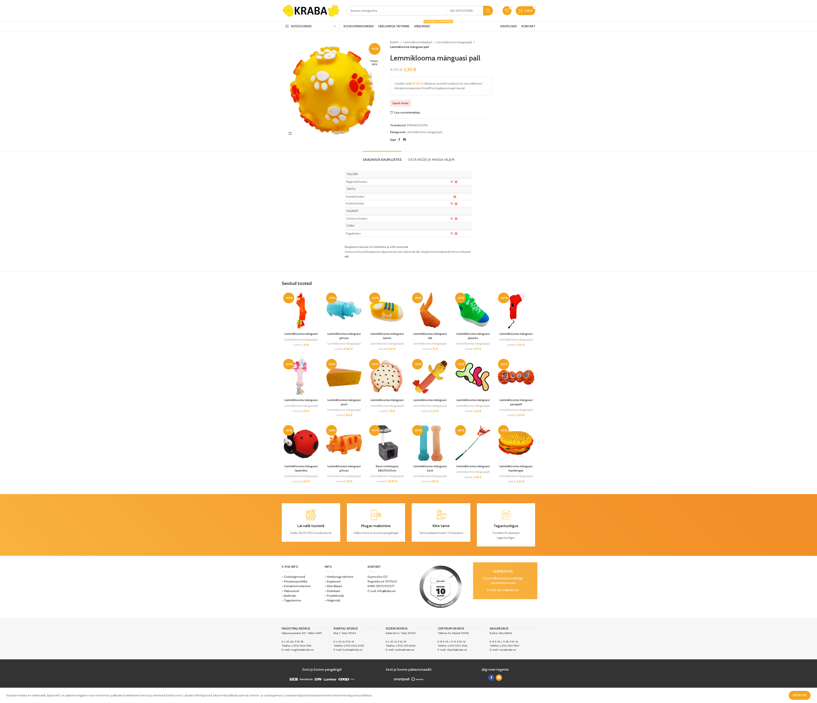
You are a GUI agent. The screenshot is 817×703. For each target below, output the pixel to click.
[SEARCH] (488, 11)
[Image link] (440, 586)
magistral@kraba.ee (302, 649)
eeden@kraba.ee (404, 649)
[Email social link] (404, 139)
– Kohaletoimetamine (296, 586)
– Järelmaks (289, 596)
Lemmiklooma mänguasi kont (430, 468)
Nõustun (799, 695)
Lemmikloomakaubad (417, 42)
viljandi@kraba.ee (457, 649)
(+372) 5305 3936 (457, 645)
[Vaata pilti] (290, 133)
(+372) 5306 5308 (354, 645)
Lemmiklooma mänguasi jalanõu (473, 336)
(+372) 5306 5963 (301, 645)
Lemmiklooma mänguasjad (454, 42)
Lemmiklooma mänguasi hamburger (516, 468)
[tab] (382, 157)
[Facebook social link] (399, 139)
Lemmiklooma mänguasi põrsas (344, 336)
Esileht (394, 42)
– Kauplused (332, 581)
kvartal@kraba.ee (353, 649)
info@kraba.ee (386, 591)
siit (347, 256)
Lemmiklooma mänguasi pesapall (516, 402)
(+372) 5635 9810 (509, 645)
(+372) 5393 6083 (406, 645)
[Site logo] (311, 10)
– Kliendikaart (333, 586)
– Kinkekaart (332, 591)
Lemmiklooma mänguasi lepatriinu (301, 468)
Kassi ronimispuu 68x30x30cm (387, 468)
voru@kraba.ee (507, 649)
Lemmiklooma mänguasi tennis (387, 336)
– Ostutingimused (293, 577)
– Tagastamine (291, 600)
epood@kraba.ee (508, 590)
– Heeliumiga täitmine (339, 577)
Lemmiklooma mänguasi (301, 334)
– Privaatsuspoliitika (294, 581)
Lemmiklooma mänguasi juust (344, 402)
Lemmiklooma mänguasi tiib (430, 336)
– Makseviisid (290, 591)
